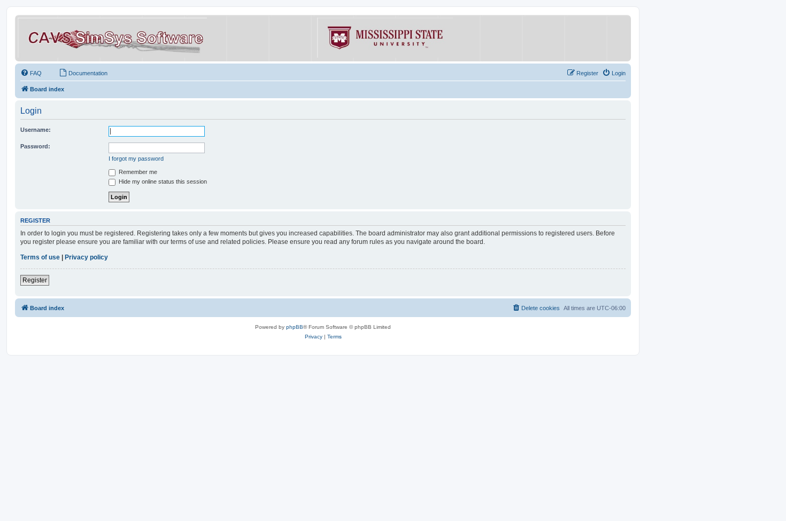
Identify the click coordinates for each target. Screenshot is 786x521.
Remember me (137, 172)
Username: (35, 130)
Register (34, 280)
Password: (35, 146)
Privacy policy (86, 257)
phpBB (294, 327)
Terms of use (40, 257)
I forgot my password (136, 158)
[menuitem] (31, 73)
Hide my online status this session (162, 181)
